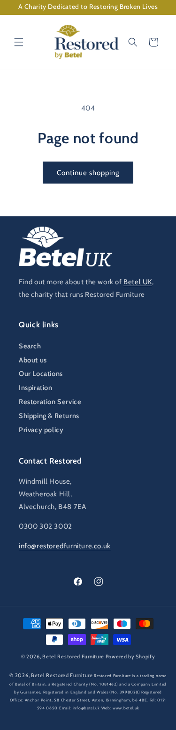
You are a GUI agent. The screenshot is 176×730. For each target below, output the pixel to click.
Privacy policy (41, 430)
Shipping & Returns (49, 416)
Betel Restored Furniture (73, 656)
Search (30, 346)
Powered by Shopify (130, 656)
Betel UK (137, 282)
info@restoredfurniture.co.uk (65, 546)
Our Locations (41, 373)
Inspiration (36, 387)
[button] (18, 42)
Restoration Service (50, 402)
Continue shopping (88, 173)
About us (33, 360)
